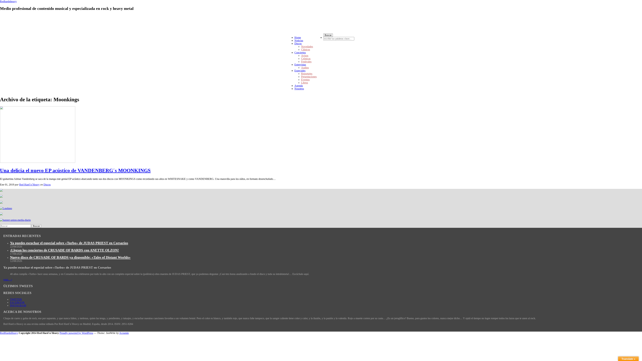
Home (297, 37)
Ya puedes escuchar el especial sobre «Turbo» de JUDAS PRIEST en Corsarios (69, 243)
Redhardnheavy (8, 1)
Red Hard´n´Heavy (29, 184)
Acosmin (124, 333)
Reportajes (306, 73)
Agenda (298, 85)
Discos (298, 43)
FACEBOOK (17, 302)
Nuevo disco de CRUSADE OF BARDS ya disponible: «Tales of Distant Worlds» (70, 257)
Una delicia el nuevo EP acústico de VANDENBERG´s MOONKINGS (75, 170)
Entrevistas (300, 64)
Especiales (299, 70)
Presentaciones (309, 76)
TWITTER (16, 299)
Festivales (306, 61)
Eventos (305, 79)
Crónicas (305, 58)
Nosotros (299, 88)
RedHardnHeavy (9, 333)
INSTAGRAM (18, 305)
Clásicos (305, 49)
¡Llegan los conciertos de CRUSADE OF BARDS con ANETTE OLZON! (64, 250)
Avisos (304, 55)
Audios (305, 67)
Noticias (298, 40)
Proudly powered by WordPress (76, 333)
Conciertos (300, 52)
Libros (304, 82)
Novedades (307, 46)
